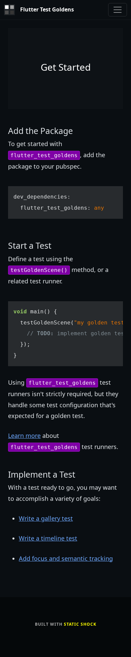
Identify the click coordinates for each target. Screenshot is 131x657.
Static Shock (80, 624)
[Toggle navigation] (117, 9)
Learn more (24, 435)
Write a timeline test (48, 538)
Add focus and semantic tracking (66, 558)
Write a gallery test (46, 518)
